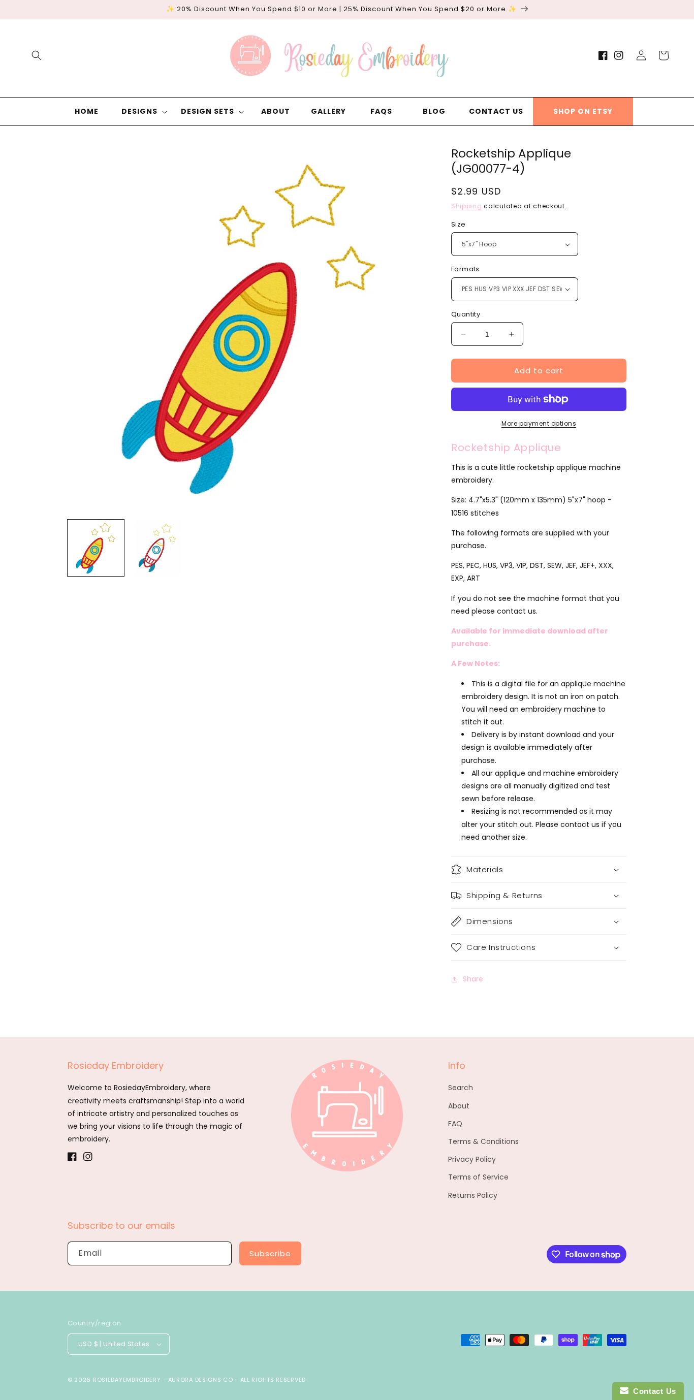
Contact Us (652, 1391)
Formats (465, 269)
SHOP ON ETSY (583, 111)
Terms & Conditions (483, 1141)
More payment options (538, 423)
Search (460, 1088)
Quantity (465, 314)
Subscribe (270, 1253)
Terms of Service (478, 1177)
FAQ (455, 1124)
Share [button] (473, 979)
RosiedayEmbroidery (127, 1380)
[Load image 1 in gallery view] (96, 548)
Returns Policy (472, 1195)
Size (458, 224)
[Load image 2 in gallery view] (157, 548)
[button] (36, 55)
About (458, 1106)
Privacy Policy (472, 1159)
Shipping (466, 206)
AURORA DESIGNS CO (200, 1380)
